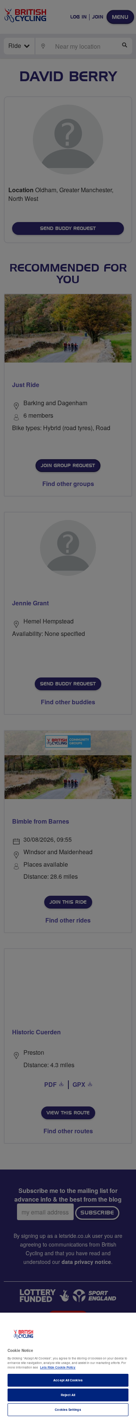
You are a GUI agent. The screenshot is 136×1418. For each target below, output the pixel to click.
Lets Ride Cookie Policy (58, 1367)
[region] (68, 1365)
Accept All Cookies (67, 1380)
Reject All (68, 1395)
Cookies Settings (68, 1409)
